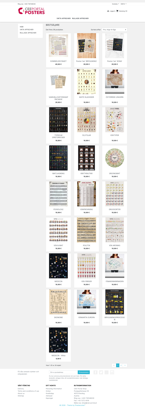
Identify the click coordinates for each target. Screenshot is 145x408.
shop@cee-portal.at (89, 403)
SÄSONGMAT (114, 173)
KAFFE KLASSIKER (86, 97)
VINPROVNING (86, 209)
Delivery (21, 389)
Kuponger (49, 398)
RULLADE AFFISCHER (28, 33)
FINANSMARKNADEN (115, 281)
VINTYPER (114, 135)
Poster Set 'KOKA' (114, 61)
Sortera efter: (96, 30)
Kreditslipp (50, 393)
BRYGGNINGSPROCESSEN (115, 318)
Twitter (101, 372)
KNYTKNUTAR (86, 173)
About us (21, 393)
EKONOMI (58, 317)
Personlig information (54, 389)
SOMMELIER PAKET (58, 61)
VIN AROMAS (114, 245)
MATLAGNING (58, 173)
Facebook (95, 372)
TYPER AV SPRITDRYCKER (58, 136)
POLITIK (86, 245)
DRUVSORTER (114, 209)
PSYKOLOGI (58, 209)
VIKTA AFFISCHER (26, 30)
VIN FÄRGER (86, 281)
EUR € (123, 4)
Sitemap (21, 396)
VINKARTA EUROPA (86, 317)
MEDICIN (58, 281)
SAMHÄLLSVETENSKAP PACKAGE (58, 98)
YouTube (107, 372)
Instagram (112, 372)
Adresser (49, 396)
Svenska (115, 4)
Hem (21, 27)
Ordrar (48, 391)
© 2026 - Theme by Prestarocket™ (72, 405)
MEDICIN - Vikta (58, 355)
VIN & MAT (58, 245)
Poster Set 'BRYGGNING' (86, 61)
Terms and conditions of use (28, 391)
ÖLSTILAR (86, 135)
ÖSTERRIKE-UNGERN (114, 97)
